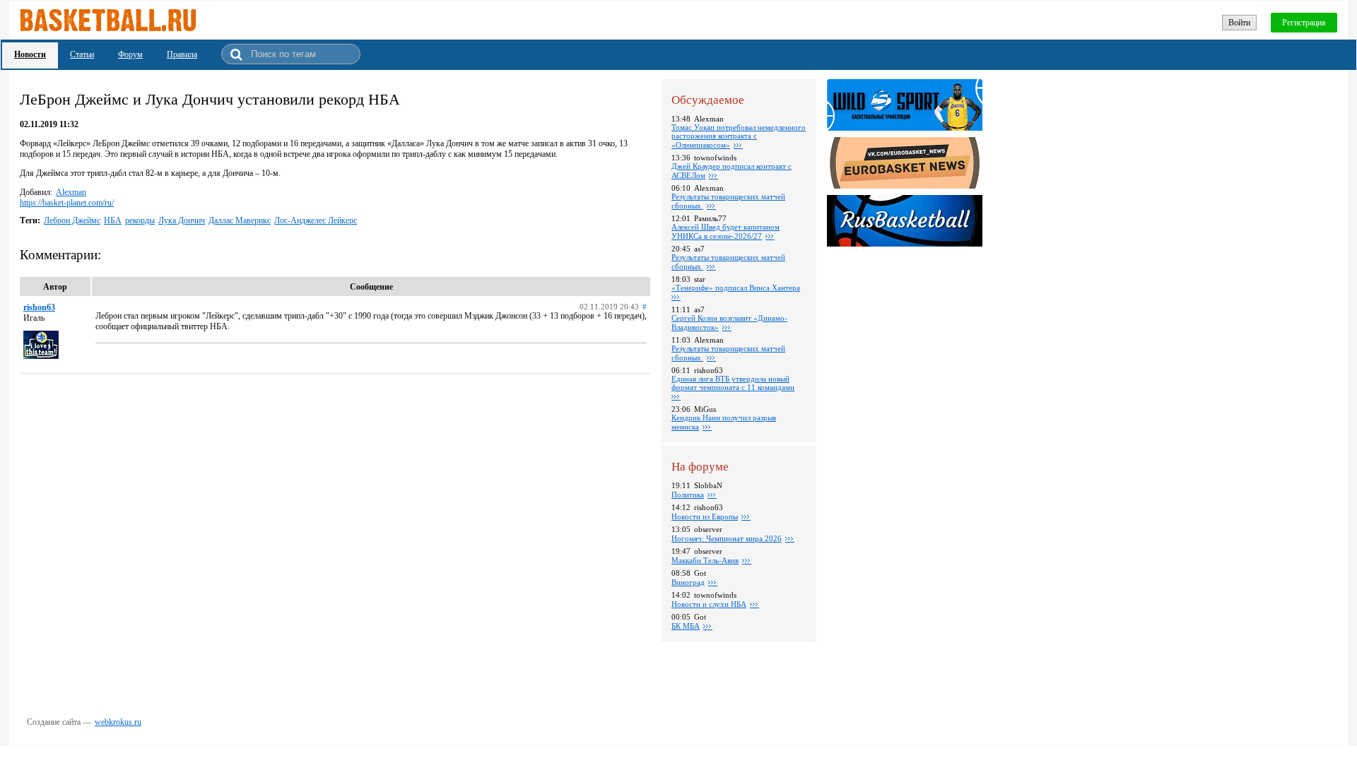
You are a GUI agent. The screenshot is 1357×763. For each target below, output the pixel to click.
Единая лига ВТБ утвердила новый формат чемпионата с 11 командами (732, 382)
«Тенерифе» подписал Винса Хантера (735, 287)
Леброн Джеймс (72, 220)
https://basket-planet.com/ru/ (67, 203)
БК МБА (685, 626)
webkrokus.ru (118, 722)
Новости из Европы (704, 516)
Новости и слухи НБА (708, 604)
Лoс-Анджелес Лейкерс (315, 220)
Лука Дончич (181, 220)
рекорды (140, 220)
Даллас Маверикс (239, 220)
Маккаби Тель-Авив (705, 560)
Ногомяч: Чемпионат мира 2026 (726, 538)
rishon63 (39, 307)
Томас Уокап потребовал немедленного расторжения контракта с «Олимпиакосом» (738, 136)
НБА (113, 220)
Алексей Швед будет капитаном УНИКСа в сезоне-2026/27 (725, 231)
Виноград (688, 582)
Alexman (71, 192)
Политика (687, 494)
